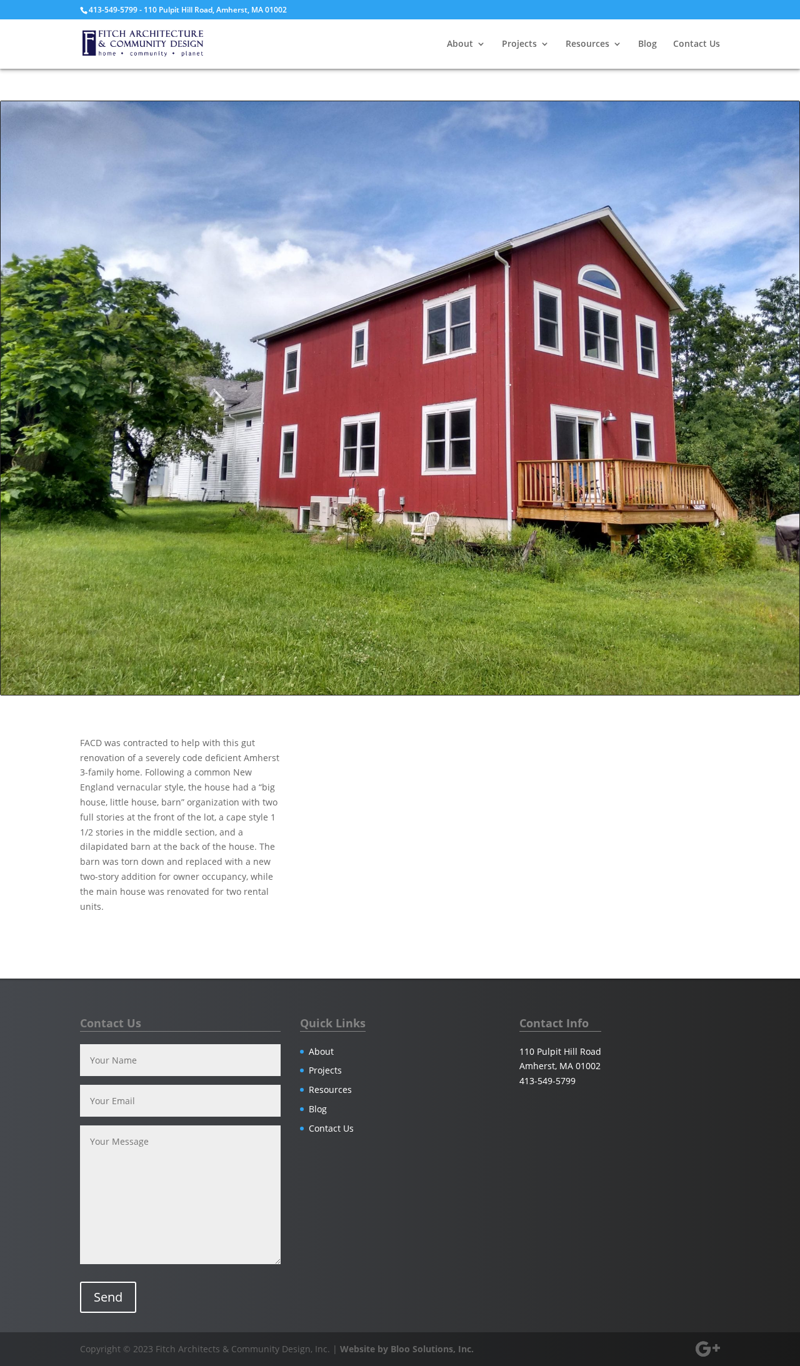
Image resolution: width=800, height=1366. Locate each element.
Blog (647, 44)
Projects (519, 44)
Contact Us (696, 44)
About (460, 44)
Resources (587, 44)
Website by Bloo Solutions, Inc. (407, 1349)
